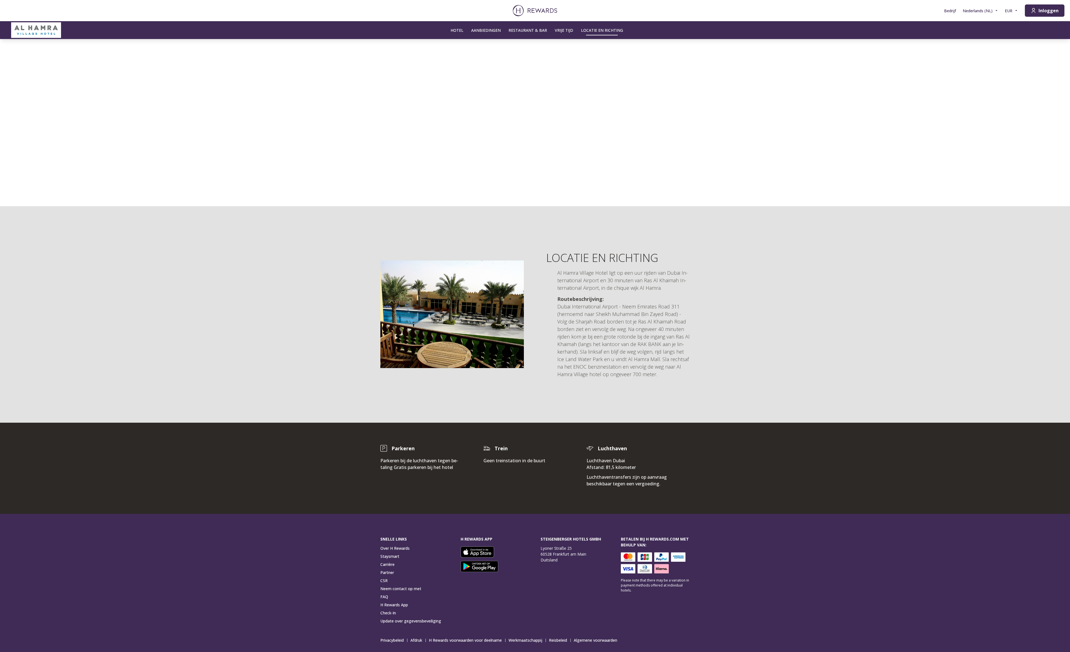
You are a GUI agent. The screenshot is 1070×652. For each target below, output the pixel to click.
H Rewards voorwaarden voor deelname (465, 640)
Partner (387, 572)
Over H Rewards (395, 548)
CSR (384, 580)
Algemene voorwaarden (595, 640)
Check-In (388, 612)
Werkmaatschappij (525, 640)
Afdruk (416, 640)
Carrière (387, 564)
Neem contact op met (400, 588)
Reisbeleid (558, 640)
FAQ (384, 596)
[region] (535, 122)
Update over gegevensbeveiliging (410, 621)
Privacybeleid (392, 640)
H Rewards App (394, 604)
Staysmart (389, 556)
